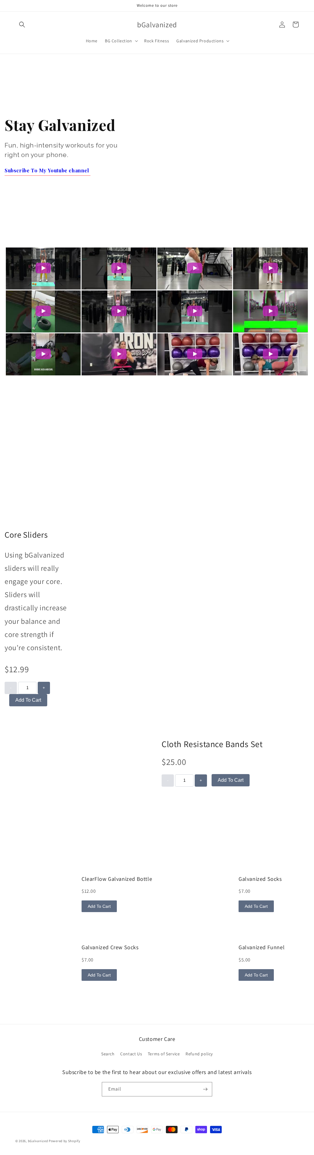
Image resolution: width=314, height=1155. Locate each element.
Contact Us (131, 1054)
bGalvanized (38, 1141)
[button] (22, 24)
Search (108, 1054)
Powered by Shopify (64, 1141)
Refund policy (199, 1054)
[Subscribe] (205, 1089)
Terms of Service (164, 1054)
